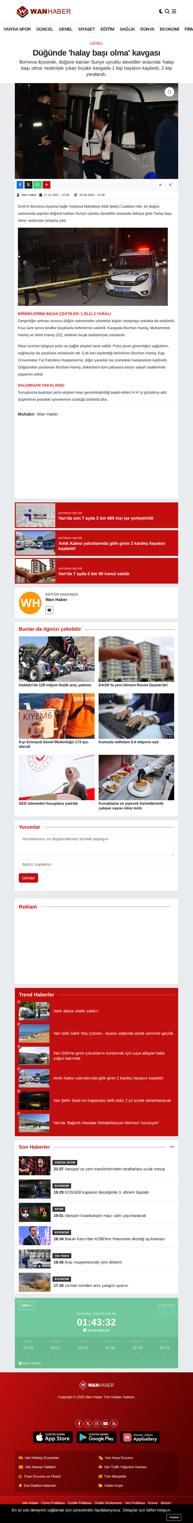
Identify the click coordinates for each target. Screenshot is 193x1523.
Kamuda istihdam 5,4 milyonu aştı (129, 742)
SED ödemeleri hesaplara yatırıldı (48, 803)
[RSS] (114, 1423)
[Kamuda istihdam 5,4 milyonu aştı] (136, 716)
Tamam (174, 1517)
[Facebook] (79, 1423)
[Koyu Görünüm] (161, 11)
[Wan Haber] (30, 603)
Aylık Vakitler (31, 1363)
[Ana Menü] (174, 11)
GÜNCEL (44, 29)
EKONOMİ (169, 29)
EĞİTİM (107, 29)
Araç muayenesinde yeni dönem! (88, 1262)
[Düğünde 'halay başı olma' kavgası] (96, 131)
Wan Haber (28, 195)
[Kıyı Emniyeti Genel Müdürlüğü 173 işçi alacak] (57, 716)
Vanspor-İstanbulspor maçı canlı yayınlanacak (100, 1215)
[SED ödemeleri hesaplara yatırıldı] (57, 777)
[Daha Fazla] (46, 185)
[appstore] (53, 1437)
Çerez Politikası (53, 1503)
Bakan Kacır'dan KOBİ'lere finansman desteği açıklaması (109, 1239)
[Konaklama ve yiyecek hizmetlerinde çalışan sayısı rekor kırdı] (136, 777)
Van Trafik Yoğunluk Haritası (125, 1467)
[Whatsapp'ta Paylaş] (37, 185)
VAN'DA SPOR (17, 29)
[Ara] (167, 11)
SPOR (59, 1209)
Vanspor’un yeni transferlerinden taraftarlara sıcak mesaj (109, 1169)
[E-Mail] (49, 610)
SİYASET (86, 29)
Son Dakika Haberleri (40, 1485)
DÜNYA (147, 29)
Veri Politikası (135, 1503)
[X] (88, 1423)
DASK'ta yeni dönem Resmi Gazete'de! (133, 685)
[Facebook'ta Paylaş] (20, 185)
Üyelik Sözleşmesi (108, 1503)
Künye (153, 1503)
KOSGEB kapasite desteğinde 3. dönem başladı (101, 1192)
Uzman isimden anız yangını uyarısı (91, 1285)
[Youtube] (105, 1423)
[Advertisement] (103, 458)
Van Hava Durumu (119, 1458)
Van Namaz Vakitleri (40, 1467)
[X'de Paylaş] (28, 185)
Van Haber (62, 1255)
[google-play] (96, 1437)
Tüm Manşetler (115, 1476)
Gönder (28, 878)
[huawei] (140, 1437)
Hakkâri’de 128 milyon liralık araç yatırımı (55, 685)
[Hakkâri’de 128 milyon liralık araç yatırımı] (57, 659)
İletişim (166, 1503)
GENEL (66, 29)
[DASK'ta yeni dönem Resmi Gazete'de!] (136, 659)
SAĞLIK (127, 29)
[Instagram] (97, 1423)
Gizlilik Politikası (80, 1503)
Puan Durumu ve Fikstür (42, 1476)
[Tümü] (172, 1147)
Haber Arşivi (114, 1485)
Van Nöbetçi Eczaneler (42, 1458)
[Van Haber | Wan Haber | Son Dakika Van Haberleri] (44, 11)
